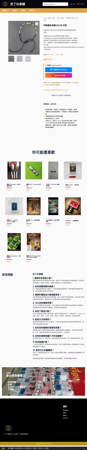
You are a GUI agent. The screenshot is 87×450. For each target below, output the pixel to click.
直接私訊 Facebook (58, 70)
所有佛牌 (65, 410)
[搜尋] (67, 4)
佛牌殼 (65, 415)
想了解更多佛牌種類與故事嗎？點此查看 (56, 90)
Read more (10, 192)
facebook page (59, 75)
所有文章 (65, 418)
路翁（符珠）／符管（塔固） (56, 18)
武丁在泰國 (17, 4)
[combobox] (55, 4)
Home (45, 18)
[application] (8, 10)
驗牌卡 (65, 413)
